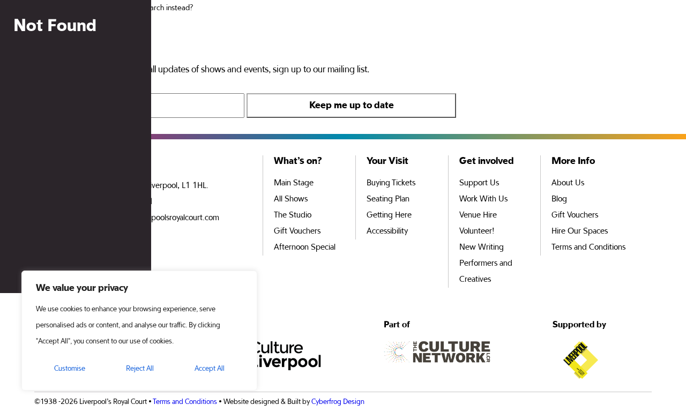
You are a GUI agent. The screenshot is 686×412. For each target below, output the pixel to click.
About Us (567, 183)
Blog (559, 199)
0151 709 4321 (125, 202)
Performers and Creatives (485, 271)
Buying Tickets (391, 183)
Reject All (140, 368)
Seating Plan (388, 199)
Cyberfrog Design (337, 402)
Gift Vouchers (297, 231)
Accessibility (387, 231)
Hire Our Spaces (579, 231)
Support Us (479, 183)
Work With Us (483, 199)
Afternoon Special (304, 247)
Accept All (210, 368)
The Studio (292, 215)
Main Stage (294, 183)
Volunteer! (476, 231)
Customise (69, 368)
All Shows (291, 199)
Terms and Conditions (588, 247)
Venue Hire (478, 215)
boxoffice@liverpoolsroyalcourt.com (158, 218)
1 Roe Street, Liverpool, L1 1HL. (153, 186)
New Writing (481, 247)
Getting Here (389, 215)
